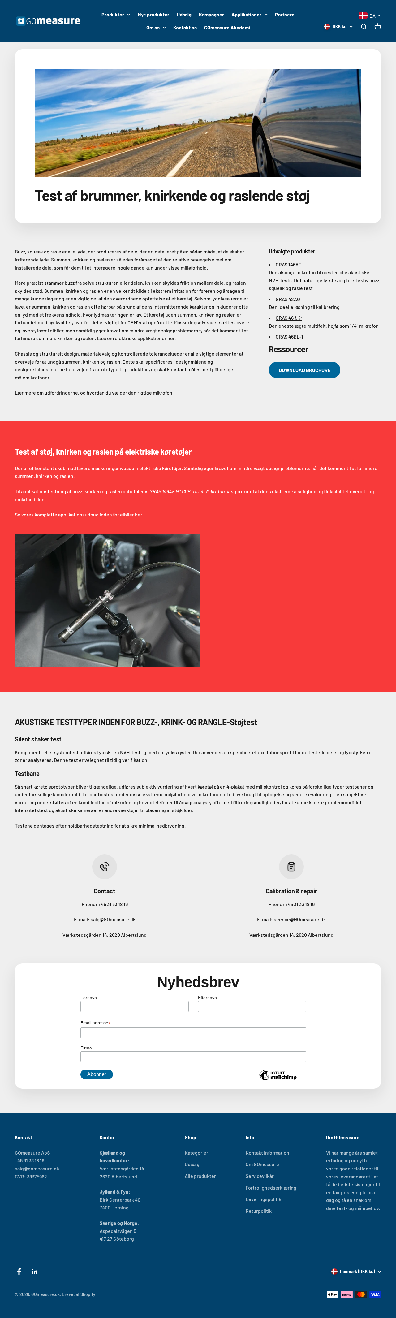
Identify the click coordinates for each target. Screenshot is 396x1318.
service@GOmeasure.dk (300, 919)
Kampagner (211, 14)
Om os (153, 27)
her (170, 338)
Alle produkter (200, 1176)
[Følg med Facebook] (19, 1272)
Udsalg (184, 14)
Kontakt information (267, 1153)
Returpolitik (259, 1211)
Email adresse (95, 1023)
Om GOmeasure (262, 1164)
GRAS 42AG (288, 299)
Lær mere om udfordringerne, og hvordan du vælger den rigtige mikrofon (93, 392)
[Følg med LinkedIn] (35, 1272)
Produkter (112, 14)
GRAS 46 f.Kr (289, 318)
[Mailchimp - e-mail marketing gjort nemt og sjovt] (278, 1080)
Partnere (285, 14)
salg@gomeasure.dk (37, 1168)
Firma (86, 1047)
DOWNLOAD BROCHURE (304, 370)
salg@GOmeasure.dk (113, 919)
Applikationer (246, 14)
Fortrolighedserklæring (271, 1188)
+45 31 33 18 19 (113, 904)
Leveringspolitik (263, 1199)
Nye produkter (153, 14)
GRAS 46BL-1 (289, 336)
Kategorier (196, 1153)
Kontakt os (185, 27)
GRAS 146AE (289, 264)
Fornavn (88, 997)
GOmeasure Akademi (227, 27)
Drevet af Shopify (78, 1294)
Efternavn (207, 997)
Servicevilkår (260, 1176)
